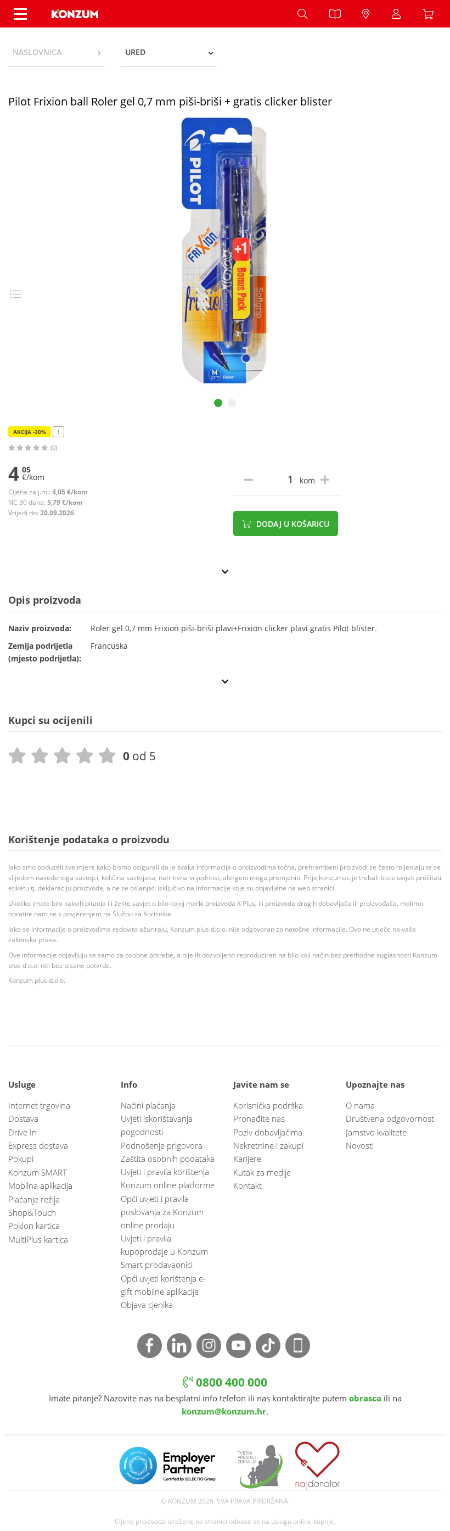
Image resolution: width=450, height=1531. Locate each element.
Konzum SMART (37, 1172)
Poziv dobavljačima (267, 1132)
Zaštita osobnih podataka (168, 1158)
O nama (360, 1105)
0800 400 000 (230, 1382)
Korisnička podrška (268, 1105)
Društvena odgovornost (390, 1118)
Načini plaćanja (148, 1105)
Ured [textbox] (135, 52)
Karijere (247, 1158)
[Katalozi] (334, 13)
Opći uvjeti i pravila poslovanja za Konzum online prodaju (162, 1212)
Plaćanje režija (34, 1199)
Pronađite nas (259, 1118)
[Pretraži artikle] (302, 13)
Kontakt (247, 1185)
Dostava (23, 1118)
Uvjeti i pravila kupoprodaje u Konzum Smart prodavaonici (164, 1251)
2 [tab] (232, 403)
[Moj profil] (396, 13)
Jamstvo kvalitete (376, 1132)
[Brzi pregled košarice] (431, 13)
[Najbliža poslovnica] (366, 13)
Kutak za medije (262, 1172)
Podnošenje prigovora (162, 1145)
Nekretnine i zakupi (268, 1145)
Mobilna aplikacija (40, 1185)
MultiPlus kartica (38, 1239)
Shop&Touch (32, 1212)
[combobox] (56, 52)
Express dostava (38, 1145)
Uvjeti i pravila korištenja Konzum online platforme (168, 1178)
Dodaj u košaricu (291, 524)
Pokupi (20, 1158)
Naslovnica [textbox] (37, 52)
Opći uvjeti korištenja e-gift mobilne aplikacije (163, 1285)
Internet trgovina (39, 1105)
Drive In (22, 1132)
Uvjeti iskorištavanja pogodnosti (157, 1125)
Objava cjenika (147, 1304)
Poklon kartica (34, 1225)
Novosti (360, 1145)
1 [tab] (218, 403)
